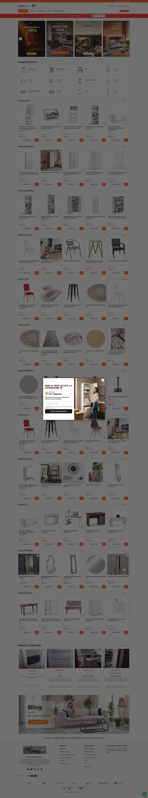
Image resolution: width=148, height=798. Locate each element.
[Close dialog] (103, 380)
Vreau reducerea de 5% (58, 411)
